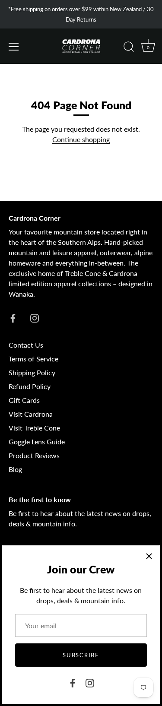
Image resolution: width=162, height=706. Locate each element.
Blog (15, 469)
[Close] (149, 556)
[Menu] (13, 46)
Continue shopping (81, 139)
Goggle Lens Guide (37, 441)
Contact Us (26, 345)
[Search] (128, 47)
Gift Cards (24, 400)
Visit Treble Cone (34, 428)
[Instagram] (90, 682)
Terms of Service (33, 359)
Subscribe (81, 655)
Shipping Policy (32, 372)
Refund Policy (30, 386)
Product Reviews (34, 455)
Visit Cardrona (31, 414)
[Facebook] (72, 682)
